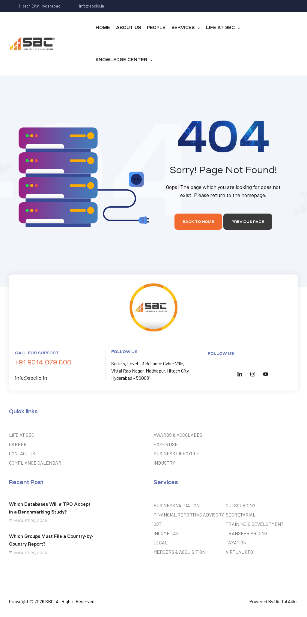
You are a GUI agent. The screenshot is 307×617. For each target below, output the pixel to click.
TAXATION (236, 542)
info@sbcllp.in (31, 377)
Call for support (37, 353)
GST (158, 524)
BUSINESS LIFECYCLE (176, 453)
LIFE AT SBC (21, 435)
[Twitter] (269, 6)
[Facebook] (257, 6)
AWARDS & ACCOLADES (178, 435)
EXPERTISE (166, 444)
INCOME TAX (166, 533)
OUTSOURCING (240, 505)
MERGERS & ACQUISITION (179, 552)
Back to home (198, 221)
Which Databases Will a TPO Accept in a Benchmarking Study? (50, 508)
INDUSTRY (164, 463)
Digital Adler (286, 601)
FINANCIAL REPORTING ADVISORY (189, 514)
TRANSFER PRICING (246, 533)
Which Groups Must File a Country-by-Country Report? (51, 540)
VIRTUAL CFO (239, 552)
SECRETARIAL (240, 514)
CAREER (18, 444)
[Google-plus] (280, 6)
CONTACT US (22, 453)
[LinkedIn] (239, 373)
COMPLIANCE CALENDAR (35, 463)
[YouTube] (265, 373)
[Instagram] (292, 6)
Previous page (247, 221)
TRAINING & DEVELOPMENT (255, 524)
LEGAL (161, 542)
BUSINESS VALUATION (177, 505)
